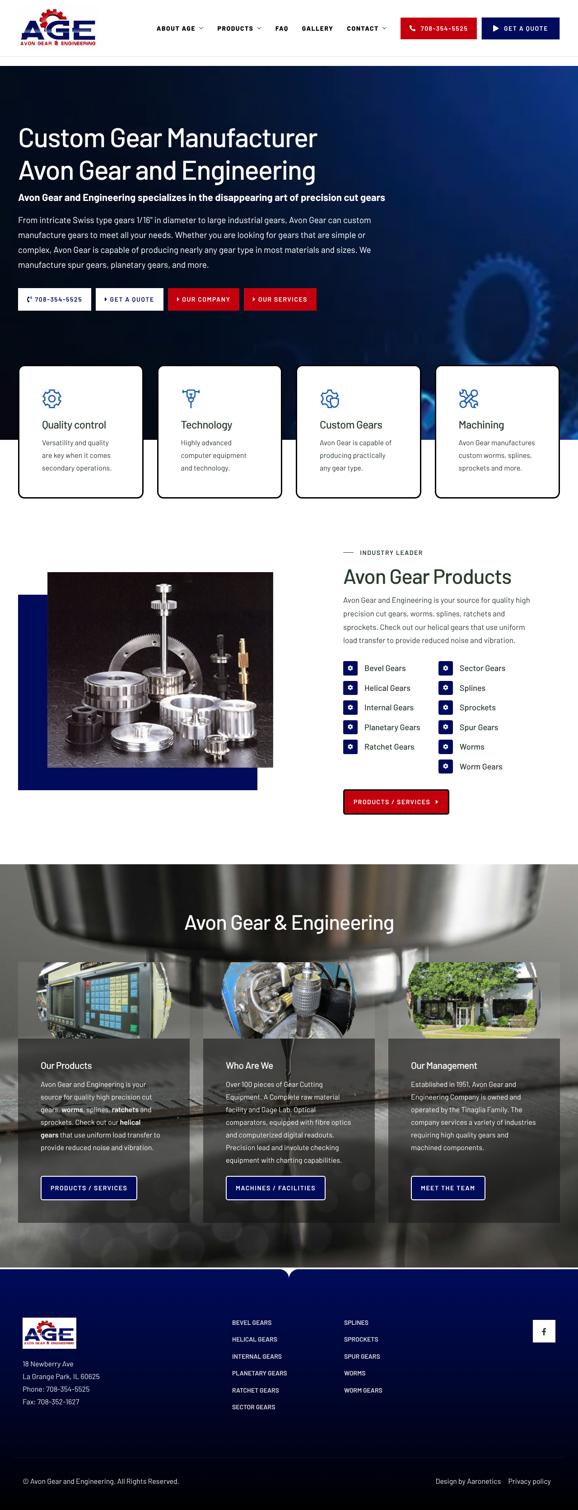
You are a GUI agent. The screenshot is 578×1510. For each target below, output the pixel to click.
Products (236, 28)
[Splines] (472, 688)
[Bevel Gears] (381, 668)
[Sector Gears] (472, 668)
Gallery (318, 28)
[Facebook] (544, 1331)
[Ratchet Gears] (381, 747)
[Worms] (472, 747)
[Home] (58, 27)
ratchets (125, 1109)
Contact (362, 28)
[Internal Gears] (381, 707)
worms (72, 1109)
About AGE (176, 28)
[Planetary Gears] (381, 727)
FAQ (282, 28)
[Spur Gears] (472, 727)
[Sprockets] (472, 707)
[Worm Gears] (472, 767)
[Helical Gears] (381, 688)
